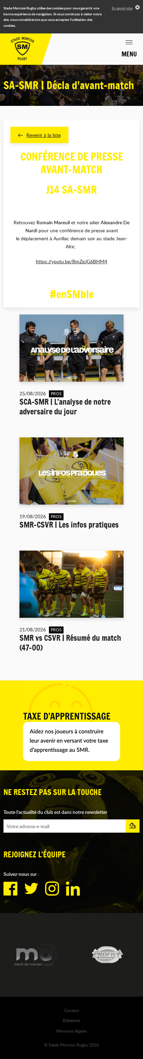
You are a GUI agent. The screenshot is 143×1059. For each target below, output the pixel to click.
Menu (129, 54)
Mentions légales (71, 1031)
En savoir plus (122, 8)
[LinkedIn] (73, 889)
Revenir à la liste (43, 135)
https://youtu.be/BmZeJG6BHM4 (71, 261)
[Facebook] (10, 889)
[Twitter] (31, 889)
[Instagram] (52, 889)
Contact (71, 1010)
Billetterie (71, 1020)
